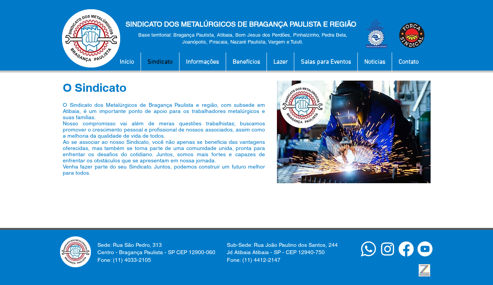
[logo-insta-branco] (387, 248)
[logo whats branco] (368, 248)
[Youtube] (425, 248)
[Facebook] (406, 248)
